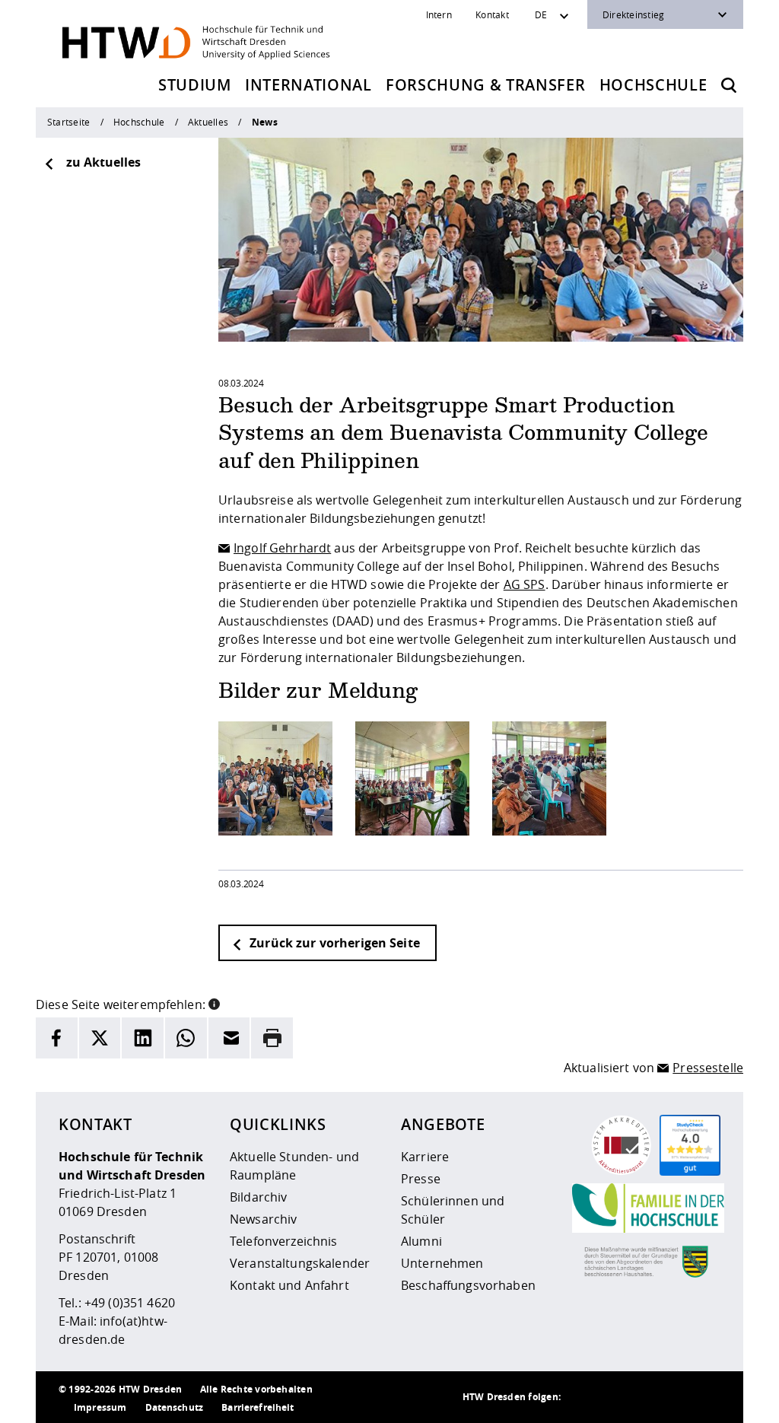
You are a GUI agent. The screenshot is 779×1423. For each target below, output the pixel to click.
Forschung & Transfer (485, 85)
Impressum (100, 1407)
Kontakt (492, 14)
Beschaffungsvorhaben (468, 1285)
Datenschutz (174, 1407)
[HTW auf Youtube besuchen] (705, 1397)
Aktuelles (208, 122)
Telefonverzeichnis (284, 1241)
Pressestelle (707, 1067)
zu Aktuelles (103, 162)
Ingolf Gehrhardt (282, 548)
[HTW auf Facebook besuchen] (675, 1397)
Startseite (68, 122)
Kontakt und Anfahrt (289, 1285)
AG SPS (524, 584)
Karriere (425, 1156)
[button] (214, 1003)
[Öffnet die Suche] (728, 85)
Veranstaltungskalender (300, 1263)
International (308, 85)
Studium (194, 85)
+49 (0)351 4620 (129, 1302)
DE (541, 14)
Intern (439, 14)
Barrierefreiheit (257, 1407)
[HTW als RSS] (583, 1397)
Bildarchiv (258, 1197)
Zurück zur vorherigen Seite (333, 942)
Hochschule (653, 85)
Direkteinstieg (633, 14)
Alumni (421, 1241)
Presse (420, 1178)
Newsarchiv (263, 1219)
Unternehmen (442, 1263)
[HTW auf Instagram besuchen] (614, 1397)
